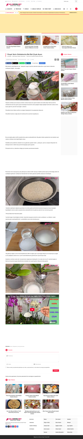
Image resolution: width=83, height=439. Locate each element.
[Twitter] (9, 426)
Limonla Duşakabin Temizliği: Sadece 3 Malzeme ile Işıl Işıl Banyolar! (31, 48)
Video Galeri (23, 56)
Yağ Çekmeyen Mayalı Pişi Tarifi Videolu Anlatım (50, 396)
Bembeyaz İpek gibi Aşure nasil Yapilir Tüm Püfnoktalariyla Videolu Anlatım (32, 412)
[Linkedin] (13, 426)
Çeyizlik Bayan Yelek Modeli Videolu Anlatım (67, 84)
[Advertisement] (41, 24)
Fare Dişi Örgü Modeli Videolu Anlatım (13, 47)
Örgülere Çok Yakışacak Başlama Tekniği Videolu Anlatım (68, 113)
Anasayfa (9, 56)
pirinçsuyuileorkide (21, 346)
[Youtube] (15, 426)
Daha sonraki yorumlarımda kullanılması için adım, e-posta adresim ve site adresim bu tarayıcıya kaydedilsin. (28, 367)
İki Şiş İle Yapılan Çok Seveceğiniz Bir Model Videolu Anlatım (69, 48)
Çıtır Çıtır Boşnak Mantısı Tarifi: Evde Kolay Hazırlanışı (14, 412)
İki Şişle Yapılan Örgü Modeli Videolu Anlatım (32, 396)
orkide (11, 346)
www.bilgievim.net (15, 66)
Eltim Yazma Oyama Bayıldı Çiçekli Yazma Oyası (51, 412)
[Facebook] (6, 426)
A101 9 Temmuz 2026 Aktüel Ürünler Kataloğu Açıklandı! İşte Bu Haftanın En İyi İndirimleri (39, 12)
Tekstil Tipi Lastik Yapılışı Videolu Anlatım (68, 70)
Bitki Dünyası (15, 56)
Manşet (19, 56)
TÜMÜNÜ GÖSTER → (73, 12)
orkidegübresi (14, 346)
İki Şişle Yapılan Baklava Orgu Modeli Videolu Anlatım (68, 98)
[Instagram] (11, 426)
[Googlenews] (17, 426)
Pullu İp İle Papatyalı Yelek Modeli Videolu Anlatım (14, 396)
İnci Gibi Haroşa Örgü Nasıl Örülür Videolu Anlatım (49, 47)
